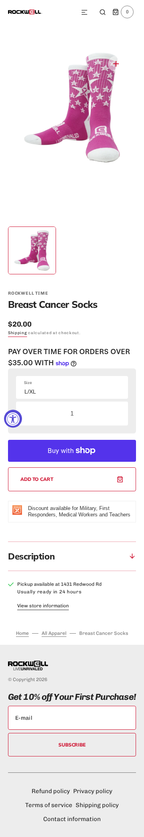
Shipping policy (97, 805)
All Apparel (54, 633)
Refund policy (51, 791)
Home (22, 633)
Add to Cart (37, 479)
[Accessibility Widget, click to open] (13, 418)
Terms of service (48, 805)
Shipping (17, 333)
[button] (84, 13)
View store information (43, 606)
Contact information (72, 819)
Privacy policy (92, 791)
